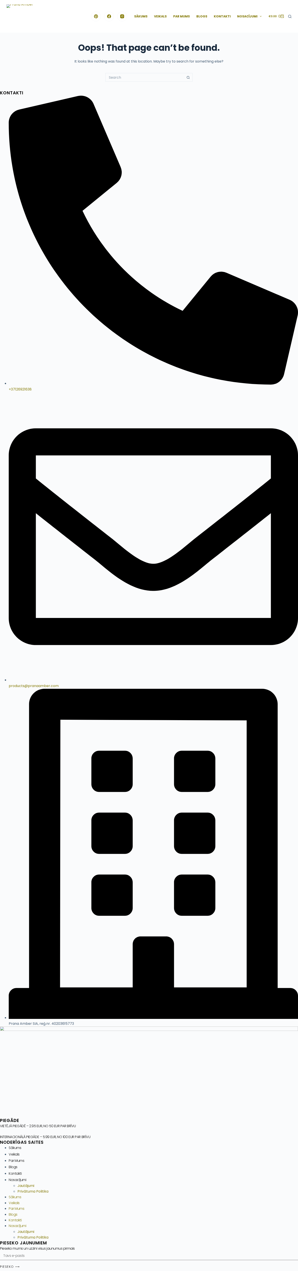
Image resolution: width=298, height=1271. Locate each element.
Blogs (201, 16)
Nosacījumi (247, 16)
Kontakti (222, 16)
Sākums (140, 16)
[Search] (289, 16)
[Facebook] (109, 16)
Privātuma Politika (32, 1191)
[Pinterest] (96, 16)
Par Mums (181, 16)
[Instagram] (122, 16)
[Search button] (188, 77)
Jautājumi (25, 1185)
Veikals (160, 16)
